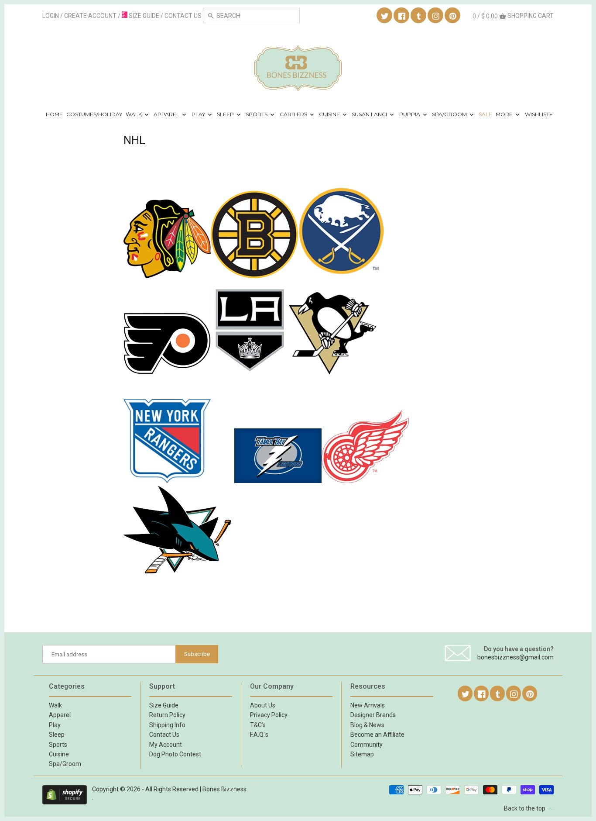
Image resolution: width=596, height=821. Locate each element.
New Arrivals (367, 705)
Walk (134, 114)
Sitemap (362, 754)
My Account (165, 744)
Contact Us (164, 734)
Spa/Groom (450, 114)
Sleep (226, 114)
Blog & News (367, 724)
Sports (257, 114)
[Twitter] (385, 15)
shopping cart (513, 16)
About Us (262, 705)
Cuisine (330, 114)
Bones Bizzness (224, 789)
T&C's (258, 724)
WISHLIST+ (538, 114)
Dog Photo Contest (175, 754)
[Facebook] (402, 15)
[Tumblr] (419, 15)
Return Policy (167, 714)
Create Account (90, 15)
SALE (485, 114)
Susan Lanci (370, 114)
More (505, 114)
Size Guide (163, 705)
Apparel (167, 114)
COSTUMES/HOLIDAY (94, 114)
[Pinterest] (453, 15)
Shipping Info (167, 724)
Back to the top (525, 808)
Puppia (410, 114)
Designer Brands (373, 714)
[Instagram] (436, 15)
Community (366, 744)
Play (199, 114)
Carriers (294, 114)
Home (54, 114)
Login (50, 15)
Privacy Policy (269, 714)
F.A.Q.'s (259, 734)
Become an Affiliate (377, 734)
